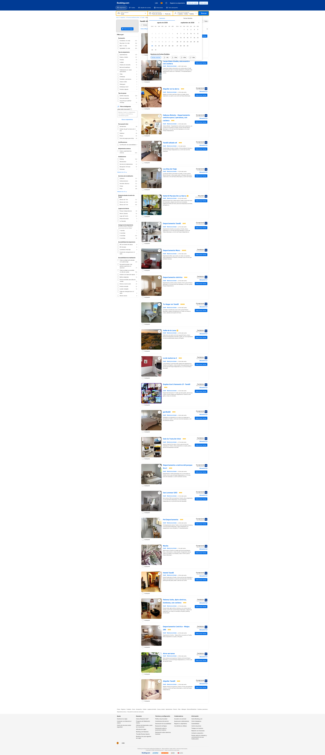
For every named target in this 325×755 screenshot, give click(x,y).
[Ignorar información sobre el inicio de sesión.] (184, 365)
